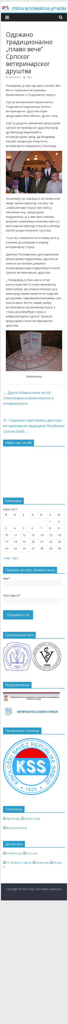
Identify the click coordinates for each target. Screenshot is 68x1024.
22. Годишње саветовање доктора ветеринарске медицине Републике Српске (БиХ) (34, 426)
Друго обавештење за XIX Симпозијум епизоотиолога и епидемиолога (28, 398)
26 (24, 548)
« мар (6, 558)
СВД (29, 77)
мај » (15, 558)
